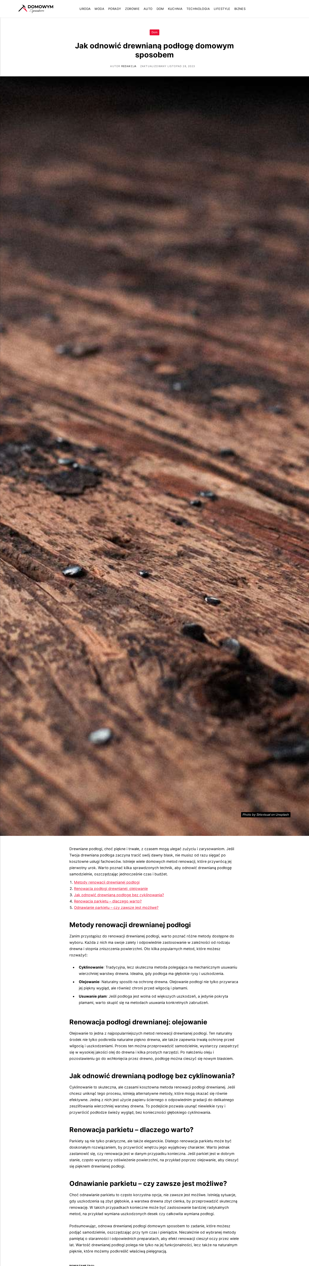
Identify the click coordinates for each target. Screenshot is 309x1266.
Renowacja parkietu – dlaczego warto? (108, 901)
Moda (99, 9)
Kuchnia (175, 9)
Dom (160, 9)
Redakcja (129, 66)
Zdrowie (132, 9)
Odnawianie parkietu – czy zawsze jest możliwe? (116, 907)
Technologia (198, 9)
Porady (114, 9)
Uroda (85, 9)
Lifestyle (222, 9)
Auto (148, 9)
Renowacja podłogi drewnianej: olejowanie (111, 888)
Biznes (240, 9)
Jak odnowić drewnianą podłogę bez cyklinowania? (119, 895)
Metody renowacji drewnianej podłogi (107, 882)
